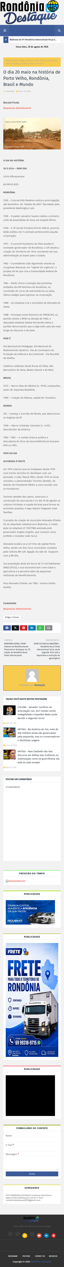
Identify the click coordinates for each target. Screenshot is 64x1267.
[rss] (24, 1235)
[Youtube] (17, 1234)
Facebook (53, 1256)
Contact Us (40, 1256)
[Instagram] (10, 1234)
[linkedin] (46, 1235)
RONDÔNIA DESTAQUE (40, 1261)
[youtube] (39, 1235)
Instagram (12, 1256)
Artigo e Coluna (26, 60)
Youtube (26, 1256)
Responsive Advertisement (17, 108)
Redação (10, 91)
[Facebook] (32, 1234)
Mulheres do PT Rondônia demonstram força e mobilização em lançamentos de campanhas (32, 40)
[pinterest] (53, 1235)
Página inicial (12, 60)
